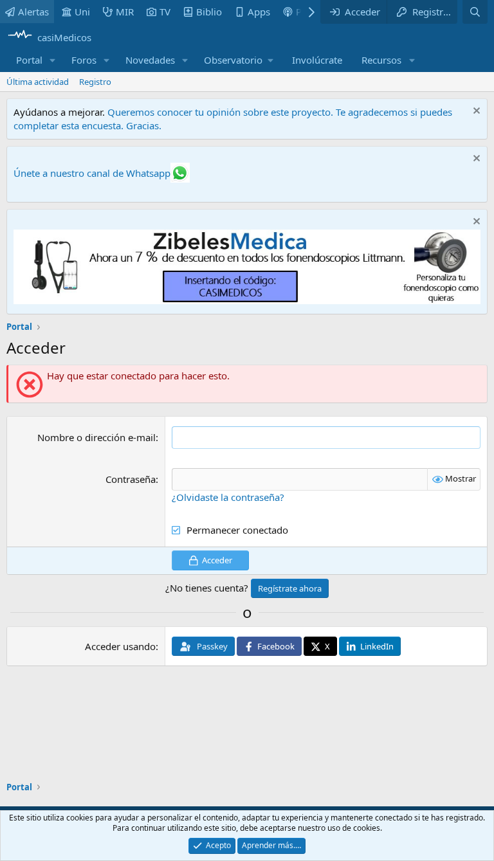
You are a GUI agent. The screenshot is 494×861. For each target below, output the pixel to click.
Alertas (33, 11)
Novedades (150, 59)
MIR (125, 11)
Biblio (209, 11)
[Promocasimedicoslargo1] (247, 300)
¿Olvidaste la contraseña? (228, 497)
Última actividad (37, 81)
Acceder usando (120, 646)
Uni (82, 11)
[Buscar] (475, 12)
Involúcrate (317, 59)
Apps (259, 11)
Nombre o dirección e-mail (96, 437)
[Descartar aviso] (475, 112)
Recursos (381, 59)
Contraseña (130, 479)
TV (165, 11)
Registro (95, 81)
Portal (29, 59)
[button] (53, 60)
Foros (83, 59)
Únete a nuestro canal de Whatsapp (92, 173)
